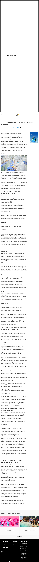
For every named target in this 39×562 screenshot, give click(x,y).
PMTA (2, 552)
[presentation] (1, 526)
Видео (2, 551)
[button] (37, 114)
